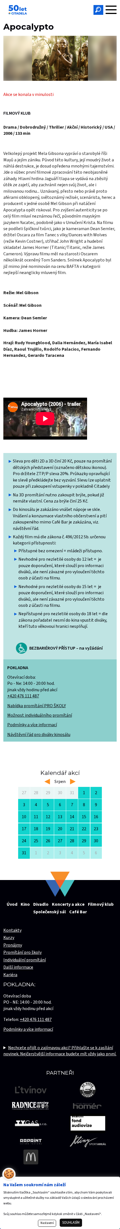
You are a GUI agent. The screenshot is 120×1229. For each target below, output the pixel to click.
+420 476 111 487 (23, 696)
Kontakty (12, 930)
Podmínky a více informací (32, 725)
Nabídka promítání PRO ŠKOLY (36, 706)
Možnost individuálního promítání (39, 715)
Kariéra (10, 975)
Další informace (18, 967)
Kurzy (8, 938)
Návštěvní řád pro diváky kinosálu (38, 735)
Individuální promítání (24, 960)
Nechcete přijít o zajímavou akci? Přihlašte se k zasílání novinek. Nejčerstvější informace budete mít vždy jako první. (59, 1051)
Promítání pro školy (22, 952)
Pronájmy (12, 945)
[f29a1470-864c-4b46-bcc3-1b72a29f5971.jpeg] (60, 58)
